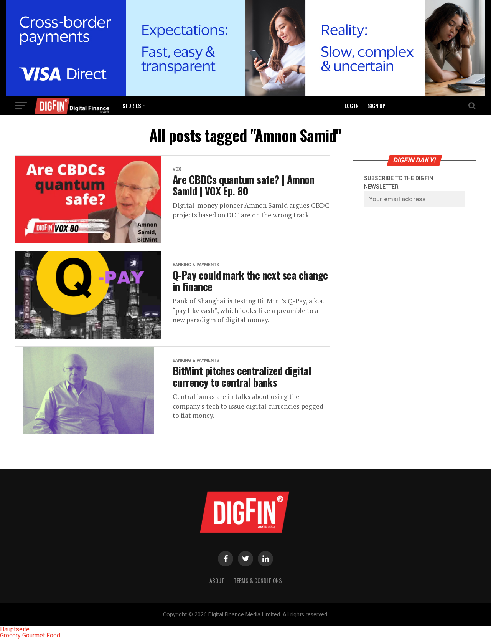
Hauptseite (15, 629)
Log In (351, 105)
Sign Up (377, 105)
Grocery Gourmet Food (30, 635)
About (216, 580)
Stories (131, 105)
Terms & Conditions (258, 580)
